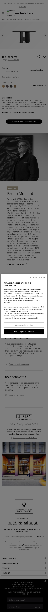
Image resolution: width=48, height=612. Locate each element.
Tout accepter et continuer (24, 331)
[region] (24, 306)
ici (37, 318)
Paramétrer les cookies (24, 325)
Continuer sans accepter (37, 277)
